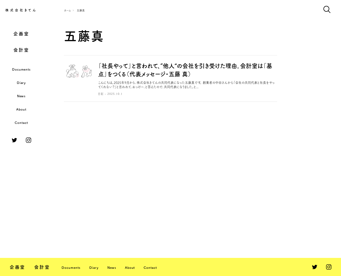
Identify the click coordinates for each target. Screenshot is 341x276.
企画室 (21, 33)
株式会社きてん (21, 10)
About (21, 109)
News (21, 96)
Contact (21, 122)
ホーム (67, 10)
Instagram (28, 140)
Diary (21, 82)
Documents (21, 69)
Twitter (14, 140)
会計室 (21, 50)
